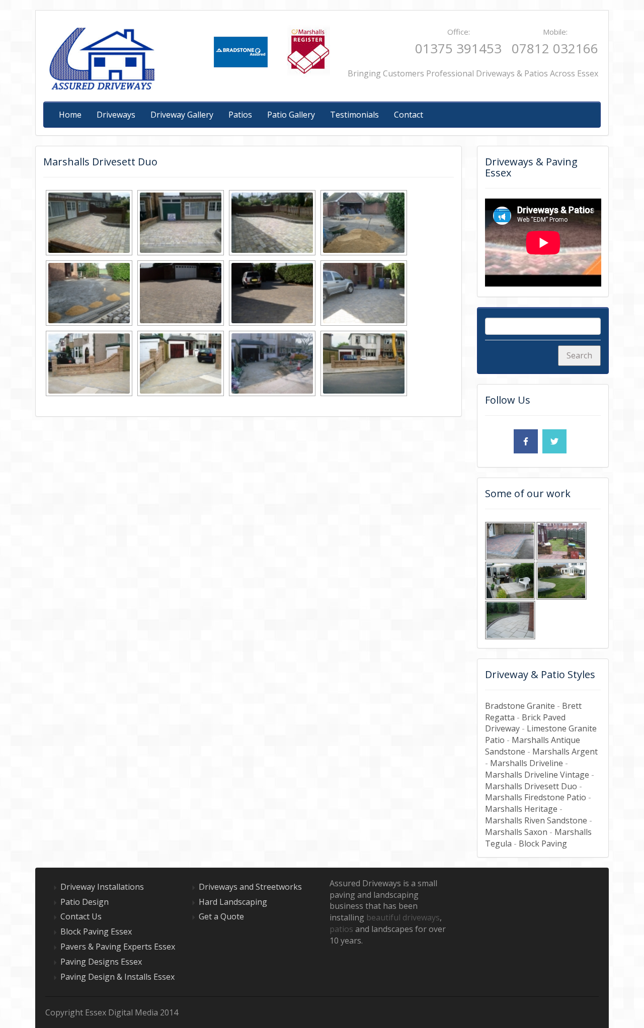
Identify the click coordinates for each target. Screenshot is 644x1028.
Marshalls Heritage (521, 808)
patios (341, 928)
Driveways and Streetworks (250, 886)
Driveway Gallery (181, 114)
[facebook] (526, 441)
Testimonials (354, 114)
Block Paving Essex (96, 931)
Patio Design (84, 901)
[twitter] (554, 441)
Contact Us (81, 916)
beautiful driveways (403, 917)
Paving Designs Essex (101, 961)
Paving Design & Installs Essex (117, 976)
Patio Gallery (291, 114)
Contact (408, 114)
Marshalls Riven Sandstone (536, 820)
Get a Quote (221, 916)
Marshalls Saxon (516, 831)
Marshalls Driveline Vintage (537, 774)
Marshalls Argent (565, 751)
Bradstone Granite (520, 705)
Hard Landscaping (233, 901)
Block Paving (543, 843)
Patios (240, 114)
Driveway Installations (102, 886)
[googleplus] (497, 441)
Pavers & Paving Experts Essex (117, 946)
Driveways (116, 114)
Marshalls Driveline (526, 763)
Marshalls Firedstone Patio (535, 797)
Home (70, 114)
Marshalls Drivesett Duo (531, 786)
